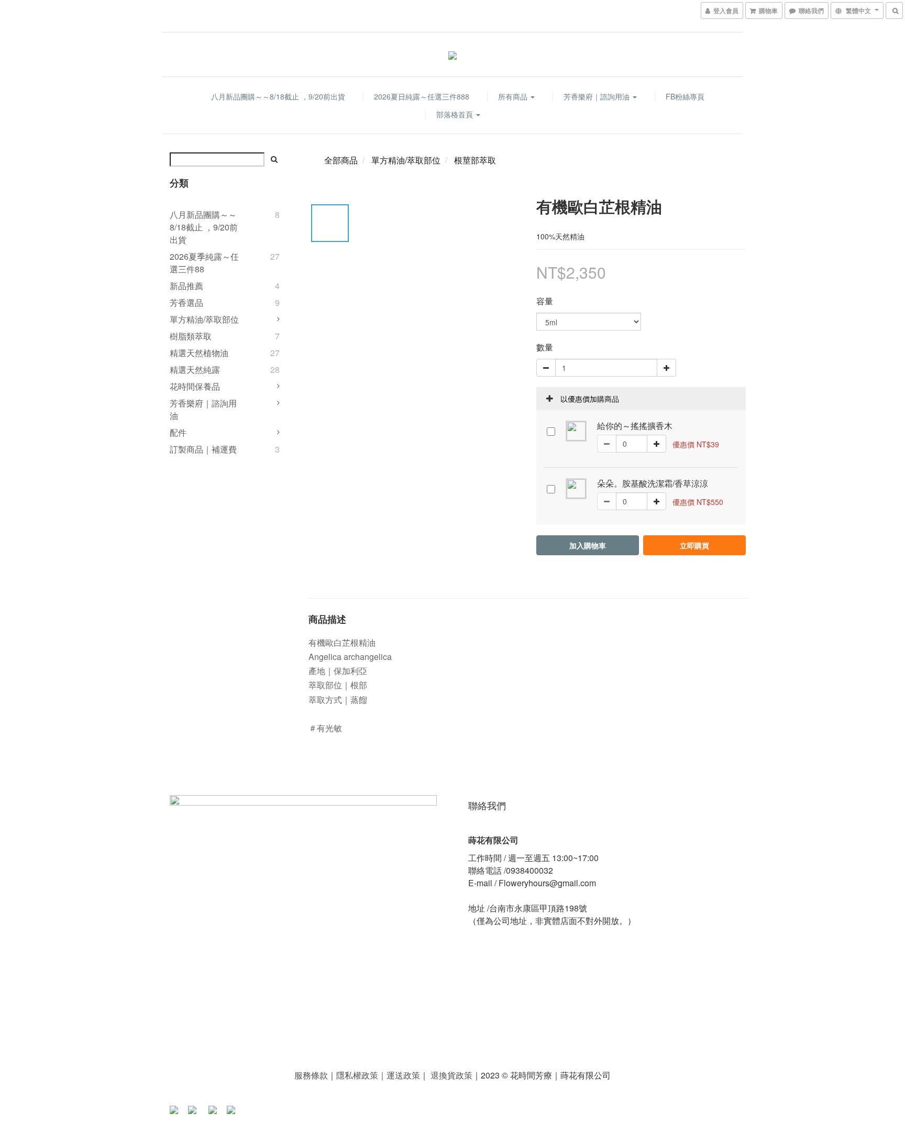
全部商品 (341, 160)
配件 (178, 432)
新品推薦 (186, 286)
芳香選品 (186, 302)
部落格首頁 (455, 114)
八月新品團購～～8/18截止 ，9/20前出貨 (278, 96)
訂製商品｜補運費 (203, 449)
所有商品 (513, 96)
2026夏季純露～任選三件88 (204, 262)
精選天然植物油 (199, 353)
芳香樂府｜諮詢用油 (598, 96)
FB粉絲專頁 (685, 96)
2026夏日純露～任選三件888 (421, 96)
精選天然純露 (195, 370)
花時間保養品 (195, 386)
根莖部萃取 (475, 160)
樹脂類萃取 (191, 336)
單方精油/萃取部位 (204, 319)
